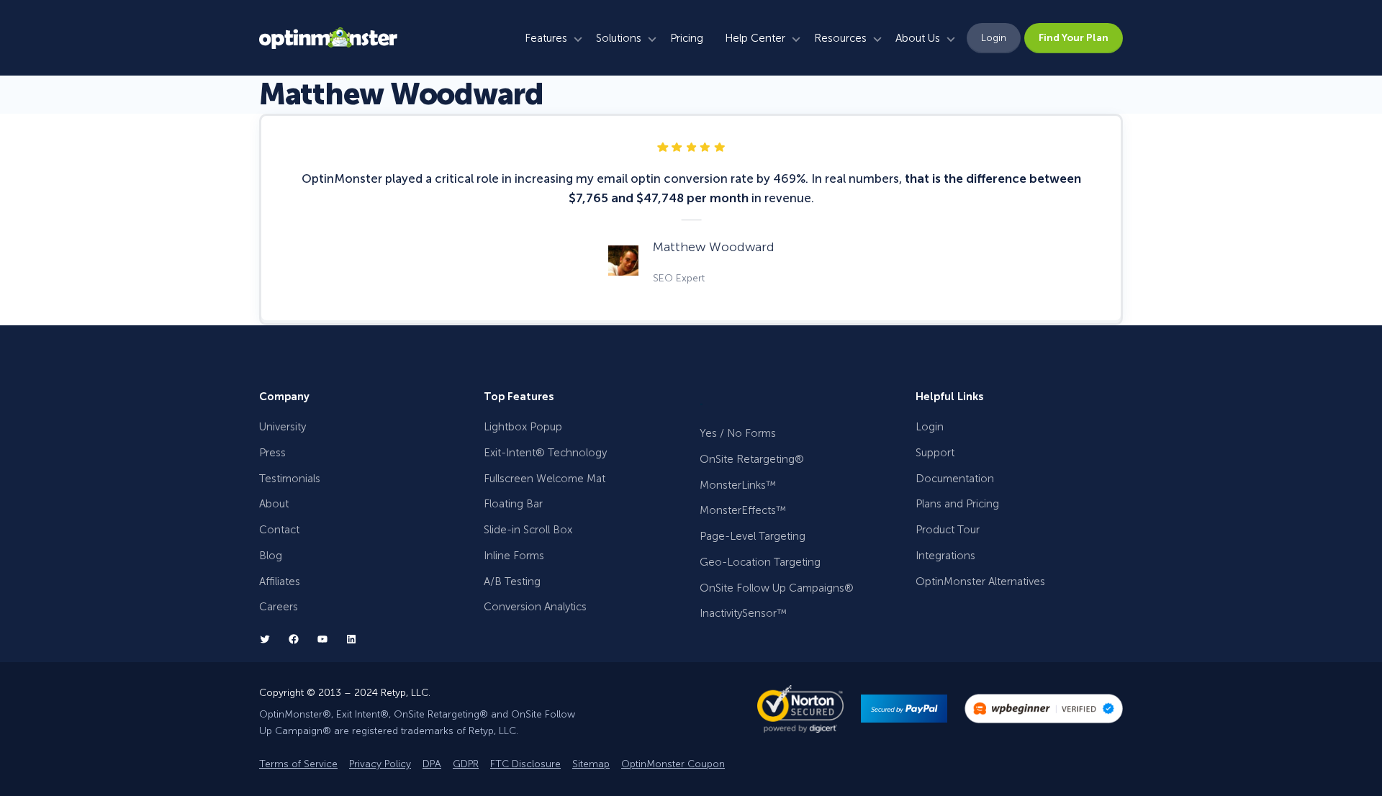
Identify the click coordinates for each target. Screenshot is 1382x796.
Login (993, 38)
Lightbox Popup (523, 426)
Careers (278, 606)
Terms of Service (298, 764)
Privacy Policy (380, 764)
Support (935, 452)
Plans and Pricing (957, 503)
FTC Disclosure (525, 764)
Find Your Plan (1073, 38)
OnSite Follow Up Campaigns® (777, 588)
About (274, 503)
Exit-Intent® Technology (545, 452)
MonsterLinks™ (738, 485)
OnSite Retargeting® (752, 459)
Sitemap (591, 764)
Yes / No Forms (738, 433)
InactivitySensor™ (743, 613)
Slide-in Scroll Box (528, 529)
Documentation (955, 478)
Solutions (618, 38)
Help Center (755, 38)
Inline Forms (514, 555)
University (282, 426)
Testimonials (289, 478)
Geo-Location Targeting (760, 562)
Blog (270, 555)
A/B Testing (512, 581)
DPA (432, 764)
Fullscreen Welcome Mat (544, 478)
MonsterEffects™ (743, 510)
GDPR (466, 764)
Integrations (945, 555)
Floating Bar (513, 503)
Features (546, 38)
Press (272, 452)
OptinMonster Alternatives (980, 581)
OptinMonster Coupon (673, 764)
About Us (917, 38)
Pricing (686, 38)
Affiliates (279, 581)
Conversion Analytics (535, 606)
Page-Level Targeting (752, 536)
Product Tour (948, 529)
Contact (279, 529)
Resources (840, 38)
